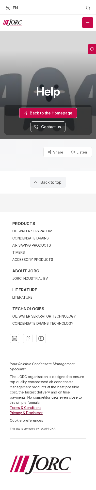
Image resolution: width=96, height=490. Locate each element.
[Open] (87, 22)
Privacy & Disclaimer (26, 413)
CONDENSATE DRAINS (30, 238)
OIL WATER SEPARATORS (32, 231)
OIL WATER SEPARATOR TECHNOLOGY (44, 316)
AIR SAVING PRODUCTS (31, 245)
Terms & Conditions (25, 408)
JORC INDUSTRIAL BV (30, 278)
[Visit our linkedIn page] (14, 338)
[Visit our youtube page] (41, 338)
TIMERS (18, 252)
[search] (88, 8)
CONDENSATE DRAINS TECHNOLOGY (42, 323)
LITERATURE (22, 297)
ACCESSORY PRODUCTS (32, 259)
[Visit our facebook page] (27, 338)
